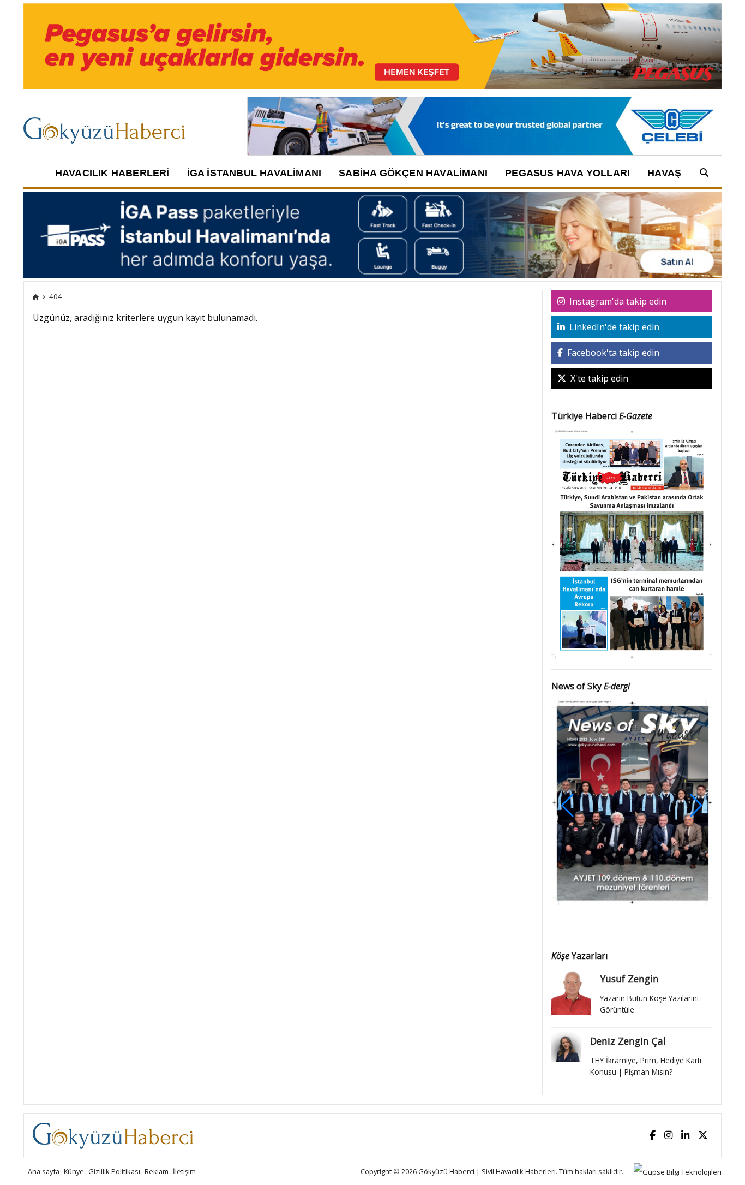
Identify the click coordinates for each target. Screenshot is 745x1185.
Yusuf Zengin (629, 978)
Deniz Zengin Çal (628, 1040)
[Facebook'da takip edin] (653, 1135)
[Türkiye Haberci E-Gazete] (632, 544)
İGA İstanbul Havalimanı (254, 173)
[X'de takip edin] (703, 1135)
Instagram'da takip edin (616, 301)
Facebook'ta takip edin (612, 353)
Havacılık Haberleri (112, 173)
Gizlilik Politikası (114, 1171)
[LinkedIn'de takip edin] (685, 1135)
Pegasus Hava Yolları (567, 173)
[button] (696, 806)
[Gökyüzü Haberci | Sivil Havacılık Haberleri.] (36, 296)
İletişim (184, 1171)
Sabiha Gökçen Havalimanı (413, 173)
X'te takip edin (598, 378)
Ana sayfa (43, 1171)
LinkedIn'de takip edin (613, 327)
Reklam (157, 1171)
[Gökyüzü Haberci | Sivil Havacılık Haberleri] (109, 125)
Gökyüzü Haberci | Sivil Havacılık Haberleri (487, 1171)
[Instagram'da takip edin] (668, 1135)
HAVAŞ (664, 173)
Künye (74, 1171)
